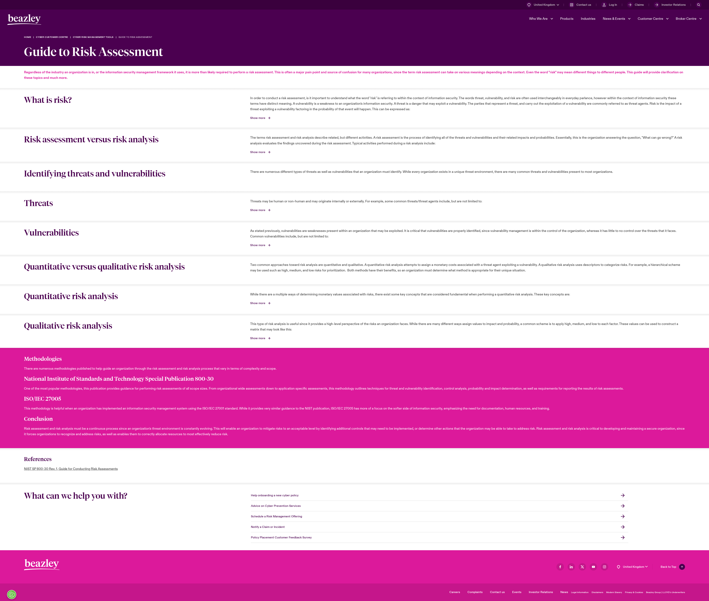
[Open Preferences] (11, 594)
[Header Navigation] (24, 19)
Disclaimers (597, 592)
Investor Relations (541, 592)
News (564, 592)
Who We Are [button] (538, 19)
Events (516, 592)
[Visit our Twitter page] (582, 567)
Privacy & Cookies (634, 592)
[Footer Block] (41, 564)
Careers (454, 592)
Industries (588, 19)
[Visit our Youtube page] (593, 567)
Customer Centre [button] (651, 19)
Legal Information (580, 592)
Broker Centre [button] (686, 19)
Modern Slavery (614, 592)
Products (566, 19)
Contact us (497, 592)
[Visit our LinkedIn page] (571, 567)
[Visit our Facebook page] (560, 567)
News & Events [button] (614, 19)
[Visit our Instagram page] (604, 567)
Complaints (475, 592)
